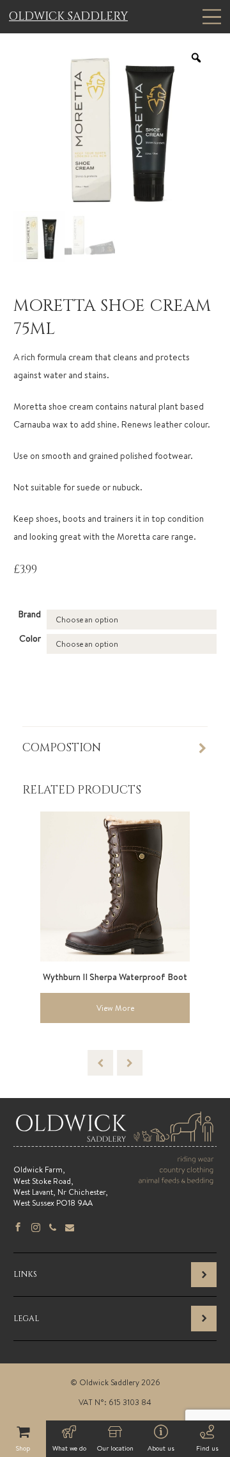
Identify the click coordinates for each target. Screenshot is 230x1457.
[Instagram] (35, 1228)
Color (30, 638)
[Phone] (52, 1228)
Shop (23, 1448)
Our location (115, 1448)
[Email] (69, 1228)
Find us (207, 1448)
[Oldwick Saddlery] (115, 1141)
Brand (30, 614)
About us (161, 1448)
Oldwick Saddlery (68, 16)
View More (115, 1008)
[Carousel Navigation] (115, 1063)
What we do (69, 1448)
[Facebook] (17, 1228)
